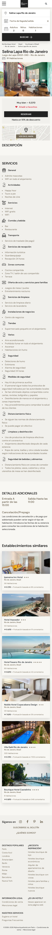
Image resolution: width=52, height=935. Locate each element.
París (4, 849)
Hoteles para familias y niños (38, 883)
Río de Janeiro (10, 46)
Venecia (6, 866)
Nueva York (7, 881)
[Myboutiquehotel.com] (24, 3)
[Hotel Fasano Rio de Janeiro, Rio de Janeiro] (26, 647)
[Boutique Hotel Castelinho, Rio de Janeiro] (26, 775)
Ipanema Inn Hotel (13, 577)
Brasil (20, 44)
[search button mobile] (46, 3)
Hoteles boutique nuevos (36, 889)
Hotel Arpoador (12, 619)
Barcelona (6, 877)
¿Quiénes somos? (26, 833)
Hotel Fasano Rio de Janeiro (18, 662)
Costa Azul (7, 852)
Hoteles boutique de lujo (37, 854)
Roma (4, 870)
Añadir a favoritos (27, 107)
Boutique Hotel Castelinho (17, 789)
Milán (4, 873)
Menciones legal (9, 905)
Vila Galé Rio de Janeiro (16, 747)
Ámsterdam (7, 859)
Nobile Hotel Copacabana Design (20, 704)
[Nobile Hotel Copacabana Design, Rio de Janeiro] (26, 690)
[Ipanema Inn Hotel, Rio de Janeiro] (26, 562)
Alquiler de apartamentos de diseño (36, 868)
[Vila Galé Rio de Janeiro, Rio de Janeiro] (26, 732)
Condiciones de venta (12, 902)
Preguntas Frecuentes (12, 920)
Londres (6, 856)
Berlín (4, 863)
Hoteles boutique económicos (36, 860)
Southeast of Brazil (32, 44)
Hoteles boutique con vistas (38, 876)
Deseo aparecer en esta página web (37, 903)
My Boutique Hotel (9, 44)
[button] (3, 79)
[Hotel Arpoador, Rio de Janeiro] (26, 605)
